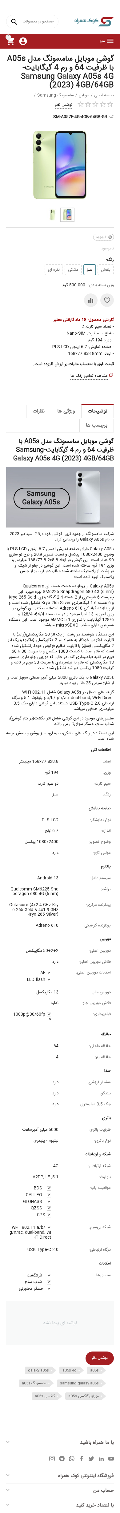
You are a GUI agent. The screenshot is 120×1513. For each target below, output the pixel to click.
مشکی (73, 269)
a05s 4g (69, 1370)
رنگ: (110, 260)
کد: (111, 116)
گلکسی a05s (45, 1396)
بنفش (105, 269)
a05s (94, 1370)
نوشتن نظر (63, 105)
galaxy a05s (38, 1370)
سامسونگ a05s (34, 1383)
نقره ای (54, 269)
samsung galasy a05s (79, 1383)
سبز (90, 269)
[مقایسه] (91, 300)
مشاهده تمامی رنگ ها (89, 375)
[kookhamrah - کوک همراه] (94, 22)
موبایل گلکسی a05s (83, 1396)
